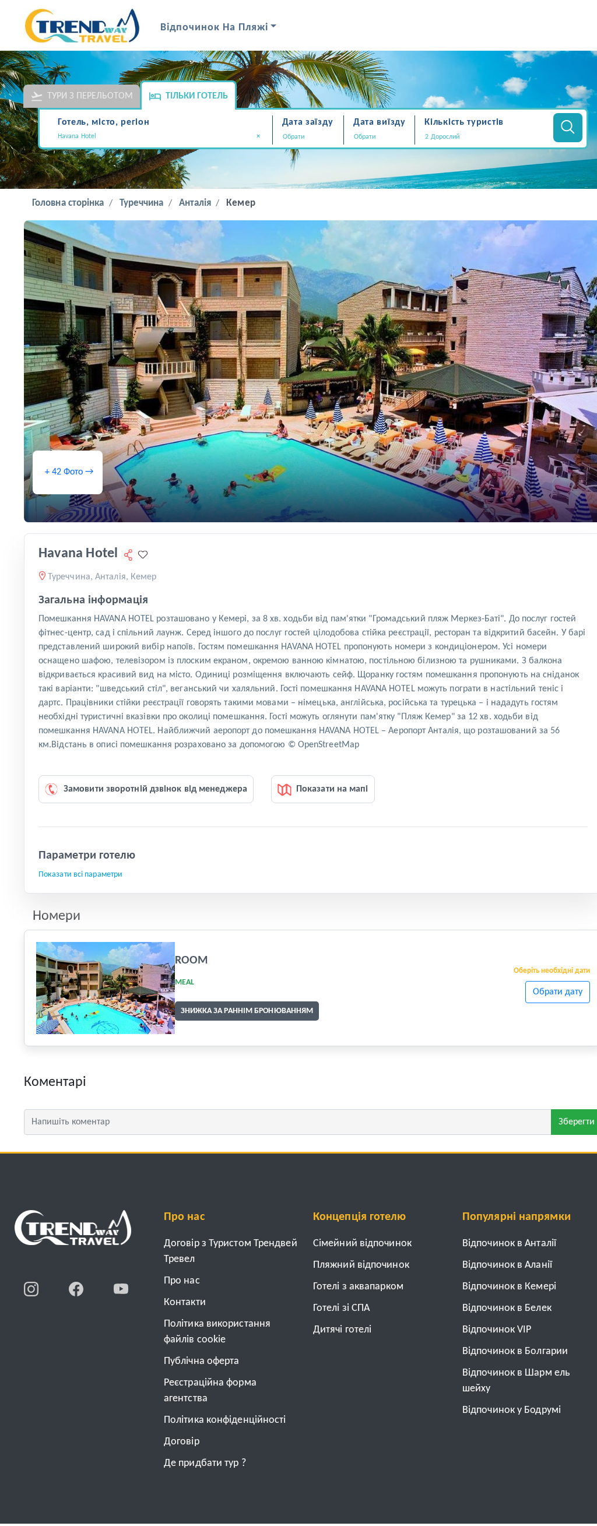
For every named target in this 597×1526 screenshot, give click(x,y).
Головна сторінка (68, 203)
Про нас (182, 1280)
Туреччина (142, 203)
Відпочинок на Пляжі (214, 27)
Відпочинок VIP (496, 1329)
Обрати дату (557, 992)
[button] (482, 137)
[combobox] (163, 137)
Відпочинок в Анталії (509, 1243)
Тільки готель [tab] (197, 96)
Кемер (240, 203)
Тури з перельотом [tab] (90, 96)
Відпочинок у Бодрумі (511, 1410)
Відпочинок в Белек (507, 1308)
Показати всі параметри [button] (80, 874)
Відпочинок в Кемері (509, 1286)
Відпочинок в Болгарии (515, 1351)
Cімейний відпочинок (362, 1243)
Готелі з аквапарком (358, 1286)
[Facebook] (77, 1288)
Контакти (185, 1302)
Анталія (195, 203)
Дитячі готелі (342, 1329)
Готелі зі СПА (341, 1308)
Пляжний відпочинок (361, 1265)
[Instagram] (32, 1288)
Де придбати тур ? (205, 1463)
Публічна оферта (202, 1361)
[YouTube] (121, 1288)
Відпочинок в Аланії (507, 1265)
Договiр (181, 1441)
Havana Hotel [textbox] (159, 136)
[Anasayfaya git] (73, 1231)
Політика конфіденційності (225, 1420)
